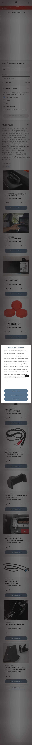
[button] (16, 395)
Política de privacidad (8, 380)
